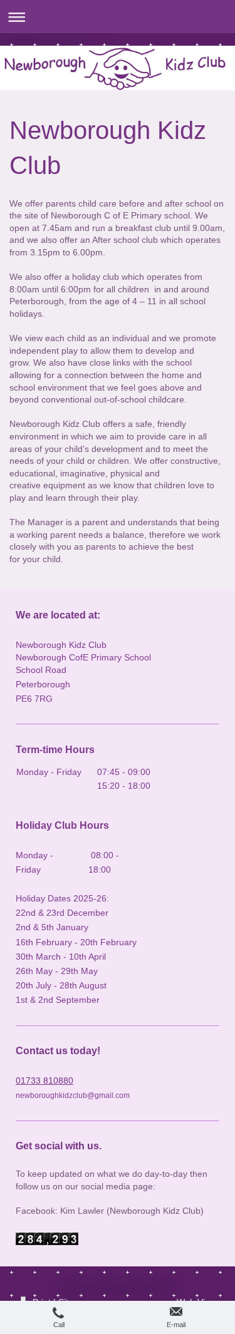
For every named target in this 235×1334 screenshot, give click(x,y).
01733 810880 (44, 1080)
